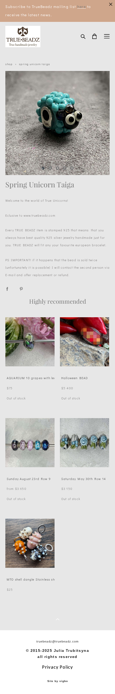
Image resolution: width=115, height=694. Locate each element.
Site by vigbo (57, 681)
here (81, 6)
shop (9, 64)
